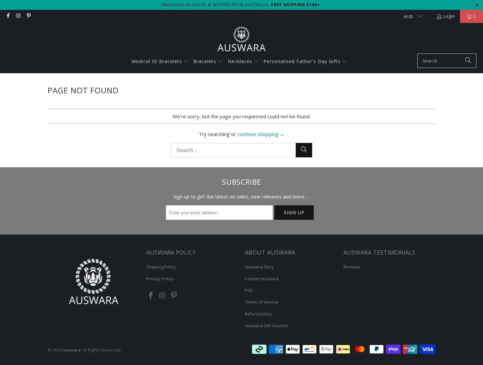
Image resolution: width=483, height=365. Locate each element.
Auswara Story (259, 267)
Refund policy (258, 314)
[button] (160, 62)
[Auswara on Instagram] (18, 16)
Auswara (71, 350)
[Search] (468, 61)
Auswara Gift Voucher (266, 326)
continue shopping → (261, 134)
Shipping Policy (161, 267)
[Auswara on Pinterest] (28, 16)
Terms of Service (261, 302)
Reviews (351, 267)
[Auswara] (241, 40)
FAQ (249, 290)
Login (449, 16)
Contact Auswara (262, 279)
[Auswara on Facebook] (8, 16)
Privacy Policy (159, 279)
